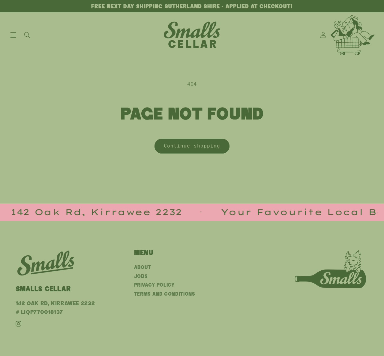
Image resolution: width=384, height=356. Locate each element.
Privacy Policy (154, 285)
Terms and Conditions (164, 294)
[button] (13, 35)
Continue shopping (192, 146)
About (142, 267)
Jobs (141, 276)
